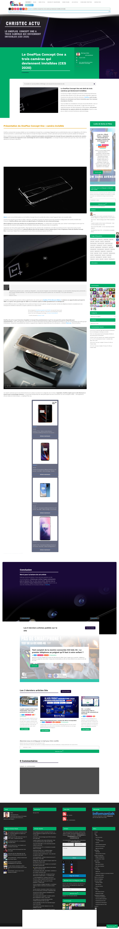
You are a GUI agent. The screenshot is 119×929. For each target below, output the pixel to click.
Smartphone (81, 63)
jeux (91, 251)
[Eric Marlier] (94, 295)
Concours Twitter (86, 2)
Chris (87, 53)
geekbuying (98, 247)
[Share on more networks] (117, 246)
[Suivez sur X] (10, 9)
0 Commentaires (25, 72)
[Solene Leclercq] (104, 295)
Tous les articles (90, 627)
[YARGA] (100, 305)
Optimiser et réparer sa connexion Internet (104, 873)
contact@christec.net (74, 838)
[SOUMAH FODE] (83, 904)
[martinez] (107, 295)
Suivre (67, 861)
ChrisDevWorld (71, 836)
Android (106, 239)
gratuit (111, 247)
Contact (96, 888)
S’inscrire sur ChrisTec (100, 846)
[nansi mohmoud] (107, 289)
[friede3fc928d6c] (94, 299)
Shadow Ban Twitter (100, 875)
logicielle (97, 251)
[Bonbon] (100, 295)
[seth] (110, 289)
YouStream (29, 5)
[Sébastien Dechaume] (94, 292)
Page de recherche (99, 848)
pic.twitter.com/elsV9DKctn (52, 313)
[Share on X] (117, 236)
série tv (92, 257)
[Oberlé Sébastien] (91, 289)
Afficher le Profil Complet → (9, 819)
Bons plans (66, 2)
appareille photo (85, 62)
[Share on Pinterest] (117, 243)
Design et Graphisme (54, 2)
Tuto (109, 257)
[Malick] (94, 289)
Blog (34, 2)
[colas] (104, 305)
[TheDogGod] (100, 302)
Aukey (97, 241)
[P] (67, 904)
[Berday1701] (104, 302)
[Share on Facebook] (117, 239)
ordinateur (109, 251)
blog (102, 241)
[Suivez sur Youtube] (12, 9)
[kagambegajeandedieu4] (113, 295)
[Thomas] (97, 305)
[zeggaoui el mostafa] (113, 292)
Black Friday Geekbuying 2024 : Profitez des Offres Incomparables (58, 720)
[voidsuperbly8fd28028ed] (100, 289)
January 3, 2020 (41, 315)
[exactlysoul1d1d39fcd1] (104, 299)
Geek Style (42, 2)
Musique (103, 251)
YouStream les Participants (101, 902)
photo (90, 62)
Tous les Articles (99, 837)
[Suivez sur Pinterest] (23, 9)
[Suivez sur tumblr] (64, 867)
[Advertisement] (59, 919)
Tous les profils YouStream (101, 898)
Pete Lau (68, 323)
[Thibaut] (97, 292)
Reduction (112, 253)
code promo (101, 243)
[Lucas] (107, 299)
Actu (80, 62)
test (40, 657)
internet (107, 249)
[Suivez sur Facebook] (21, 9)
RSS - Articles (69, 815)
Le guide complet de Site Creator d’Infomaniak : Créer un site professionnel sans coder (29, 710)
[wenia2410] (94, 302)
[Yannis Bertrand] (64, 904)
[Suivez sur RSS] (26, 9)
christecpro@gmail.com (75, 841)
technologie (87, 63)
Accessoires (93, 239)
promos (105, 253)
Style (103, 255)
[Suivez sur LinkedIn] (64, 872)
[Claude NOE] (113, 302)
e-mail (113, 192)
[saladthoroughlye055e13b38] (97, 295)
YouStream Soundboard (99, 895)
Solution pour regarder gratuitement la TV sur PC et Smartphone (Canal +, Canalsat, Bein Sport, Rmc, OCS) (102, 339)
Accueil (28, 2)
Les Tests (46, 655)
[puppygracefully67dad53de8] (76, 904)
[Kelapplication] (91, 302)
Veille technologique (99, 879)
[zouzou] (73, 904)
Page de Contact (74, 876)
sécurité (109, 255)
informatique (100, 249)
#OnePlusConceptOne (40, 310)
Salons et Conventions (99, 877)
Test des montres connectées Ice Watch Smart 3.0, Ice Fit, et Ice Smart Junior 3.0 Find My (17, 867)
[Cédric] (64, 908)
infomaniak (93, 249)
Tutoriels (97, 842)
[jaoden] (107, 302)
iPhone (113, 249)
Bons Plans (93, 243)
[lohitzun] (91, 292)
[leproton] (104, 292)
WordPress (111, 259)
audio (92, 241)
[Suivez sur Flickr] (72, 869)
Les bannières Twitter (100, 858)
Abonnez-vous (102, 204)
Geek (92, 247)
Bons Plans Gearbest (100, 866)
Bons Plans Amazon (100, 864)
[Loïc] (94, 308)
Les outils (75, 2)
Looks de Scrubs (102, 150)
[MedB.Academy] (91, 308)
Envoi (74, 858)
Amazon (100, 239)
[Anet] (97, 299)
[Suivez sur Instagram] (18, 9)
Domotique (99, 245)
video (101, 259)
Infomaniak (28, 719)
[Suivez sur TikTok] (15, 9)
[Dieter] (110, 292)
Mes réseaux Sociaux (100, 891)
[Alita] (91, 299)
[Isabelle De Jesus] (113, 289)
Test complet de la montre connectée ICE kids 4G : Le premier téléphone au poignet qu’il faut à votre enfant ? (17, 833)
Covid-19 (96, 906)
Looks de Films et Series (100, 853)
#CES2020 (48, 310)
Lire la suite (98, 165)
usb (97, 259)
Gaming (110, 245)
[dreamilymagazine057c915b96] (110, 302)
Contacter (97, 2)
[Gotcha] (107, 305)
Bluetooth (107, 241)
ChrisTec (47, 584)
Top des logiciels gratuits (101, 844)
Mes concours (98, 884)
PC (91, 253)
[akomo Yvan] (100, 299)
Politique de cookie (99, 893)
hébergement (110, 816)
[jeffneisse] (97, 289)
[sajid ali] (104, 289)
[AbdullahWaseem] (94, 305)
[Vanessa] (91, 305)
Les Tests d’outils (99, 840)
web (106, 259)
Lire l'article (24, 729)
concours (92, 245)
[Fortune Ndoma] (110, 295)
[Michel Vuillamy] (97, 302)
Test (104, 257)
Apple (111, 239)
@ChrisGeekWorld (89, 55)
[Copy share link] (117, 233)
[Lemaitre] (110, 299)
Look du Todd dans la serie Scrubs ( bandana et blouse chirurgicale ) (102, 143)
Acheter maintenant (45, 436)
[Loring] (113, 305)
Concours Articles (99, 886)
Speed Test (98, 871)
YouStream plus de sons (101, 900)
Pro (100, 253)
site (91, 255)
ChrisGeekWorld (81, 835)
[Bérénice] (110, 305)
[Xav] (100, 292)
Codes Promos (108, 243)
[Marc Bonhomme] (107, 292)
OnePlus (86, 97)
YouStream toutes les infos (101, 904)
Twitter (92, 259)
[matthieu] (113, 299)
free (104, 245)
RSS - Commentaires (71, 820)
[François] (91, 295)
